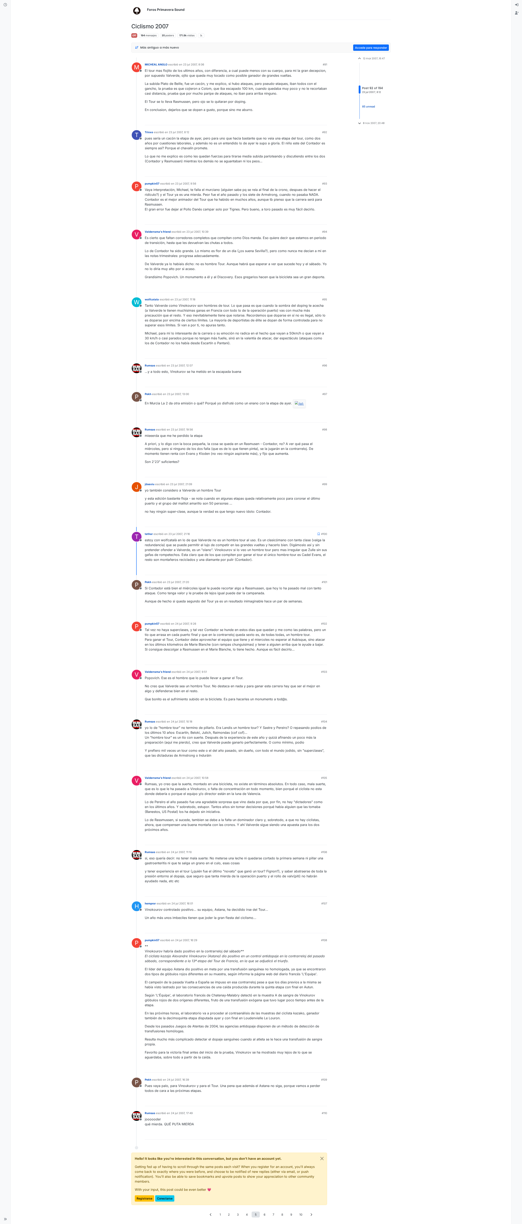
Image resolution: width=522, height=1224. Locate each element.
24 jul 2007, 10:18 (181, 721)
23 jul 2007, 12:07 (182, 365)
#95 (324, 299)
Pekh (148, 394)
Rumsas (150, 365)
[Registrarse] (516, 13)
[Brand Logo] (138, 10)
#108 (324, 940)
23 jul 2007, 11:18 (185, 299)
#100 (324, 534)
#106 (324, 852)
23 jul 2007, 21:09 (181, 484)
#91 (325, 64)
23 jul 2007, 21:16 (179, 534)
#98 (324, 429)
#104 (324, 721)
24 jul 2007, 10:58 (197, 777)
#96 (324, 365)
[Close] (322, 1158)
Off (134, 35)
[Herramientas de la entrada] (323, 120)
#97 (324, 394)
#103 (324, 671)
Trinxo (149, 132)
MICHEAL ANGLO (156, 64)
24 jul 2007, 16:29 (186, 940)
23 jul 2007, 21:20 (178, 582)
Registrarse (144, 1198)
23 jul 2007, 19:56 (182, 429)
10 (300, 1214)
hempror (150, 903)
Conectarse (165, 1198)
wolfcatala (152, 299)
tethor (149, 534)
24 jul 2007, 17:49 (182, 1113)
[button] (5, 1219)
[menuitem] (516, 5)
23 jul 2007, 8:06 (193, 64)
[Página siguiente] (311, 1214)
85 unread (368, 106)
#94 (324, 231)
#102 (324, 623)
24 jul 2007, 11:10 (181, 852)
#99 (324, 484)
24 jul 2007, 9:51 (196, 671)
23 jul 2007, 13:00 (178, 394)
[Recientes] (5, 5)
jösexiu (149, 484)
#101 (324, 582)
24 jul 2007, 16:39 (178, 1079)
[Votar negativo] (315, 120)
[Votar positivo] (301, 120)
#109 (324, 1079)
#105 (324, 777)
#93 (324, 183)
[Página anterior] (211, 1214)
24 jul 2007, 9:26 (185, 623)
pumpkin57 (152, 183)
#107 (324, 903)
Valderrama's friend (158, 231)
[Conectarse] (516, 5)
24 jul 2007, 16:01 (182, 903)
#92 (324, 132)
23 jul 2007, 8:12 (179, 132)
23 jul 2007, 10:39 (197, 231)
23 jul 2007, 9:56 (185, 183)
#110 (324, 1113)
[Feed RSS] (201, 35)
